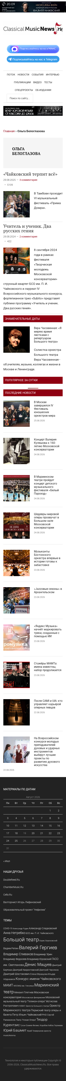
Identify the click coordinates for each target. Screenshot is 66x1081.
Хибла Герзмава (55, 1025)
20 (33, 833)
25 (16, 840)
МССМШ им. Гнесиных (24, 985)
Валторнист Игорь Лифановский (22, 902)
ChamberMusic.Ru (13, 887)
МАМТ (8, 985)
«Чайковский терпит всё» (30, 174)
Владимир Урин (43, 954)
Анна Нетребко (14, 933)
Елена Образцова (38, 974)
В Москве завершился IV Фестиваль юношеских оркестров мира (44, 408)
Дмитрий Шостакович (16, 974)
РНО (44, 1014)
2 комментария (28, 236)
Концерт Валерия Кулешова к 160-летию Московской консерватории (46, 444)
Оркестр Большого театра (37, 1006)
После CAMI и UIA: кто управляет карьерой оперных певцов (48, 704)
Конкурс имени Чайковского (38, 979)
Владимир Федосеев (15, 959)
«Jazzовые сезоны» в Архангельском (48, 590)
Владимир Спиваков (18, 954)
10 (7, 825)
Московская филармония (33, 997)
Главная (9, 131)
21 (41, 833)
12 (24, 825)
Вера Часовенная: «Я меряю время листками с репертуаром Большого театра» (47, 334)
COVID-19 (7, 928)
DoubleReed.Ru (11, 879)
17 (7, 833)
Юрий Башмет (14, 1030)
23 (58, 833)
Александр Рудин (20, 928)
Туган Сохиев (26, 1025)
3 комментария (28, 179)
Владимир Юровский (39, 959)
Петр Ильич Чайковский (27, 1014)
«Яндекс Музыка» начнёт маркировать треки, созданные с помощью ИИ (48, 631)
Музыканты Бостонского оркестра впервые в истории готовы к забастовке (47, 558)
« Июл (6, 861)
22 (50, 833)
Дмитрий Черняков (49, 970)
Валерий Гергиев (38, 947)
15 (50, 825)
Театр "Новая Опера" (26, 1020)
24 (7, 840)
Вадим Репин (10, 948)
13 (33, 825)
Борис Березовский (48, 940)
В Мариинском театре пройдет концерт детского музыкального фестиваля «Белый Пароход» (46, 485)
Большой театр (21, 940)
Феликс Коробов (40, 1025)
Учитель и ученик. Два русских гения (27, 228)
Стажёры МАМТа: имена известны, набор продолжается (47, 667)
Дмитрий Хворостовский (26, 970)
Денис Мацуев (38, 964)
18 (16, 833)
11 (16, 825)
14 (41, 825)
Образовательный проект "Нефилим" (24, 909)
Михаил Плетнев (23, 992)
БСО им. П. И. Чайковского (40, 933)
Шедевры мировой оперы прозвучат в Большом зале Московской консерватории (46, 520)
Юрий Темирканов (35, 1031)
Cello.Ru (7, 894)
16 (58, 825)
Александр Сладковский (43, 928)
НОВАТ (22, 1006)
